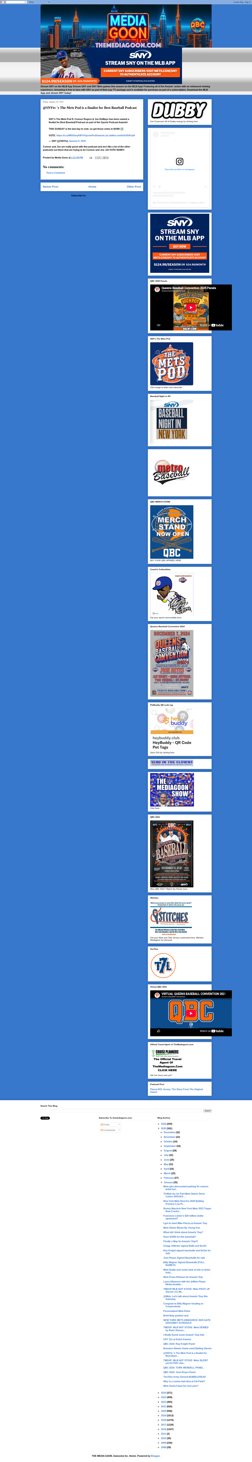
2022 (164, 1402)
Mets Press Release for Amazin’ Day (183, 1277)
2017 (164, 1424)
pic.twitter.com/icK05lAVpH (120, 135)
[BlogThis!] (99, 157)
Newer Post (50, 186)
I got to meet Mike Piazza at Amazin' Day (185, 1223)
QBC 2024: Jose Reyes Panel (179, 1372)
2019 (164, 1415)
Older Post (134, 186)
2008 (164, 1447)
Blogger (155, 1456)
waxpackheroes (179, 202)
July (166, 1155)
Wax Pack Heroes (161, 202)
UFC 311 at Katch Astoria (177, 1339)
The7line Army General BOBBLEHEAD (184, 1377)
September (170, 1146)
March (167, 1173)
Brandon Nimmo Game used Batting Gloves (187, 1348)
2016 (164, 1429)
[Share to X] (101, 157)
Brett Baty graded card (175, 1315)
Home (92, 186)
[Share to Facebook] (104, 157)
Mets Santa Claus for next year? (180, 1386)
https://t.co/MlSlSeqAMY (69, 135)
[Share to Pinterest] (107, 157)
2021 (164, 1406)
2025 (164, 1128)
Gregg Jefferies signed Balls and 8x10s (184, 1246)
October (168, 1141)
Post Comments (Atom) (99, 195)
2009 (164, 1443)
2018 (164, 1420)
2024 (164, 1393)
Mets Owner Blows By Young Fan (181, 1228)
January (168, 1182)
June (167, 1160)
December (170, 1132)
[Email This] (96, 157)
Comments (109, 1130)
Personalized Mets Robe (176, 1311)
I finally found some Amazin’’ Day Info (183, 1335)
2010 (164, 1438)
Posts (106, 1124)
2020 (164, 1411)
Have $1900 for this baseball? (179, 1237)
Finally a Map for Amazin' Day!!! (180, 1241)
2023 (164, 1397)
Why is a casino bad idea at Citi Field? (184, 1381)
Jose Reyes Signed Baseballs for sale (184, 1258)
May (166, 1164)
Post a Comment (56, 173)
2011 (164, 1434)
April (167, 1169)
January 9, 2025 (77, 141)
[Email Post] (90, 157)
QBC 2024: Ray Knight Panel (179, 1344)
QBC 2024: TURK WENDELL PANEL (183, 1367)
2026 (164, 1124)
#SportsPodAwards (94, 135)
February (169, 1178)
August (168, 1150)
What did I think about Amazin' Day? (183, 1232)
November (170, 1137)
